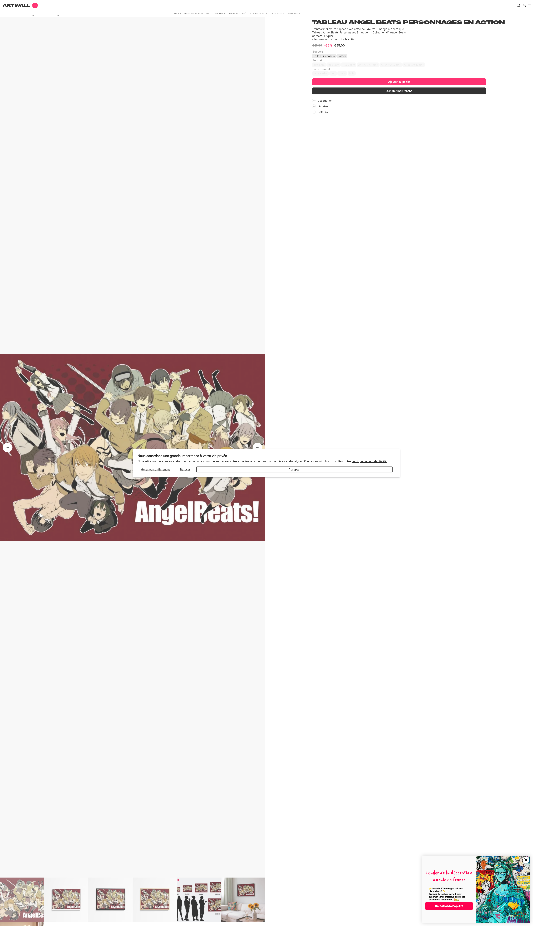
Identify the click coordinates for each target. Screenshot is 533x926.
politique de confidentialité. (369, 461)
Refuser (185, 469)
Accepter (295, 469)
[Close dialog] (526, 860)
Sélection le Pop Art (449, 906)
